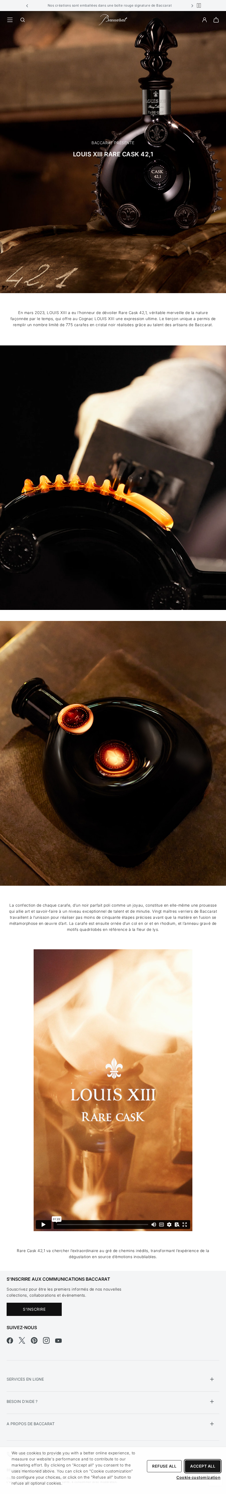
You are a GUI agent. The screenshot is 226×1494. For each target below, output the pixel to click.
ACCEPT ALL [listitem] (202, 1466)
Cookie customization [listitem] (198, 1477)
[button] (27, 5)
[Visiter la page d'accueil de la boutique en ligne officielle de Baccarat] (113, 19)
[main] (113, 641)
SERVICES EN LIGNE (25, 1379)
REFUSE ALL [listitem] (164, 1466)
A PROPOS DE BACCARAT (31, 1423)
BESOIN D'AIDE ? (22, 1401)
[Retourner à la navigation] (10, 20)
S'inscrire (34, 1309)
